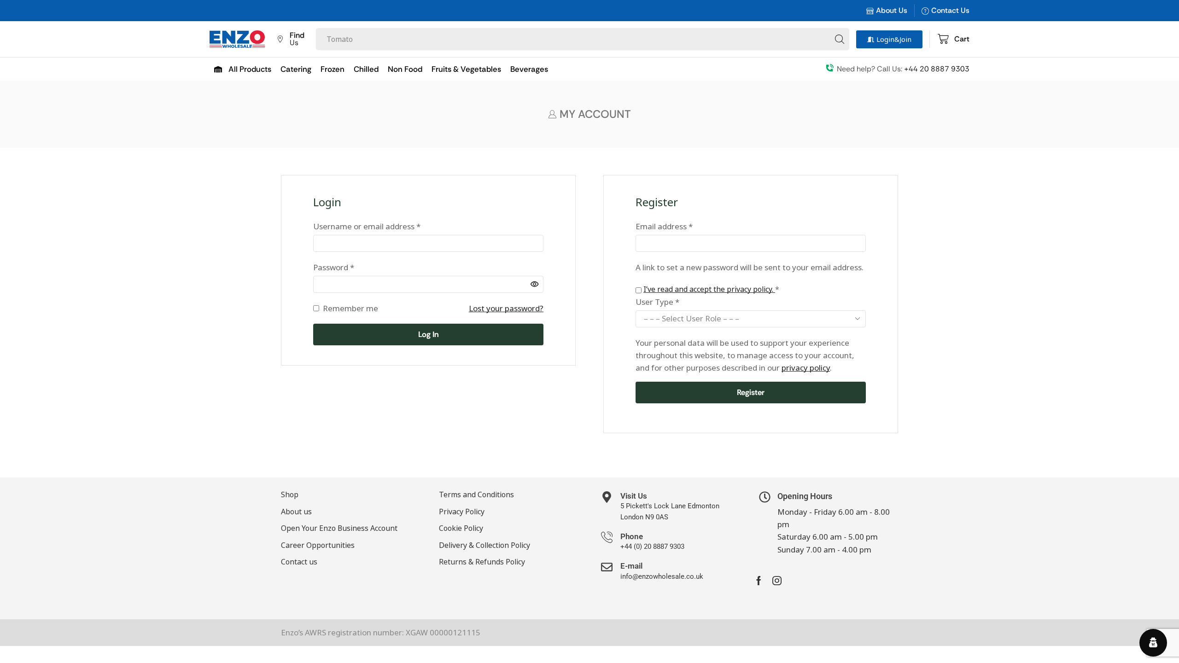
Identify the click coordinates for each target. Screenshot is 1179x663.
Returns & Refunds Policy (482, 562)
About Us (891, 10)
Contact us (299, 562)
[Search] (839, 39)
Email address (664, 226)
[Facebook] (758, 580)
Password (333, 267)
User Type (657, 302)
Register (751, 392)
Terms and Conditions (476, 494)
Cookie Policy (461, 528)
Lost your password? (506, 308)
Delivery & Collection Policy (484, 545)
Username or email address (366, 226)
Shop (289, 494)
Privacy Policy (461, 511)
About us (296, 511)
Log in (428, 334)
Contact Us (950, 10)
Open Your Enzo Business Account (339, 528)
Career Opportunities (318, 545)
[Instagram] (777, 580)
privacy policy (806, 367)
